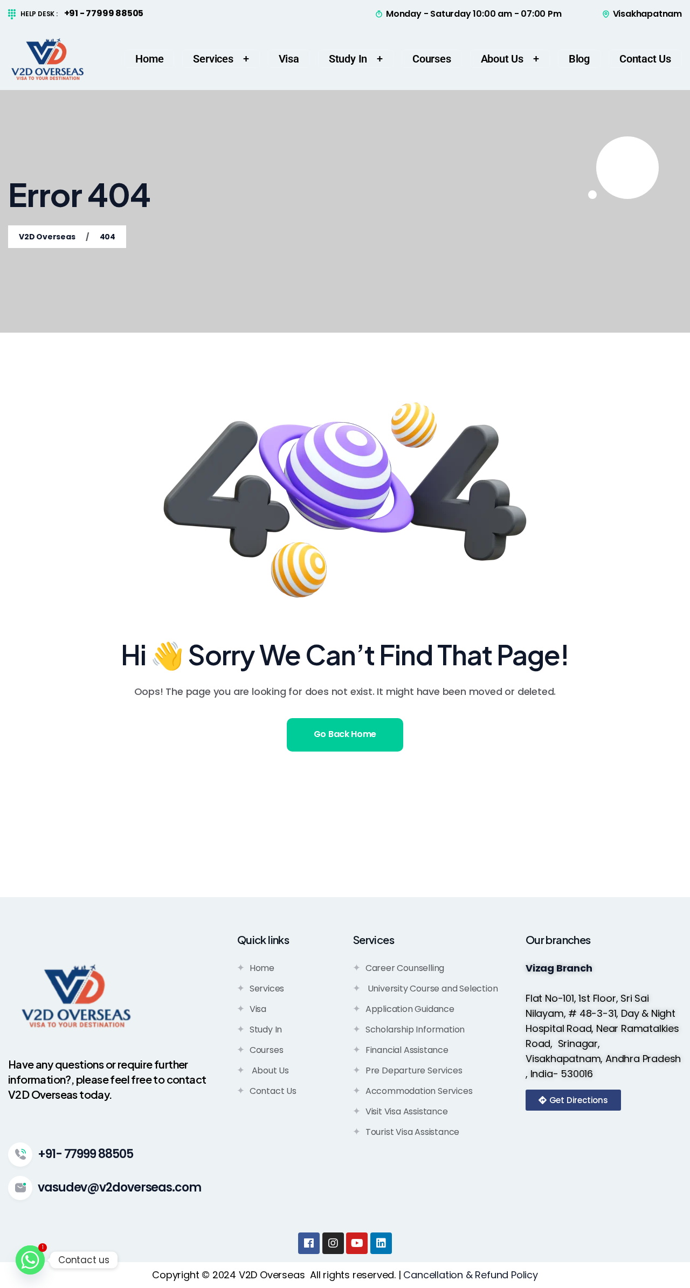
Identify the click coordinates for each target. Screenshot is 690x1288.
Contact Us (273, 1091)
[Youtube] (357, 1243)
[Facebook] (309, 1243)
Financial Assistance (406, 1050)
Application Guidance (409, 1009)
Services (267, 988)
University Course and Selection (431, 988)
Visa (258, 1009)
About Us (269, 1070)
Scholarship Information (415, 1029)
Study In (266, 1029)
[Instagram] (333, 1243)
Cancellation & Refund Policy (470, 1275)
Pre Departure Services (414, 1070)
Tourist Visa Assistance (412, 1132)
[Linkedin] (381, 1243)
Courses (267, 1050)
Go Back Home (345, 734)
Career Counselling (404, 968)
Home (262, 968)
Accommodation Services (419, 1091)
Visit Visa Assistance (406, 1111)
